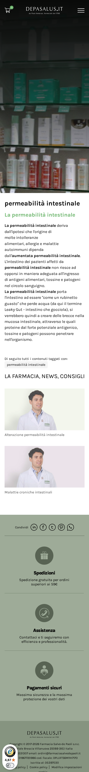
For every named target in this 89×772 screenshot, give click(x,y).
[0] (7, 10)
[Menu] (80, 10)
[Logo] (44, 10)
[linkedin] (34, 527)
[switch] (10, 765)
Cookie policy (38, 767)
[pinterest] (61, 527)
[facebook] (43, 527)
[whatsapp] (70, 527)
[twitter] (52, 527)
